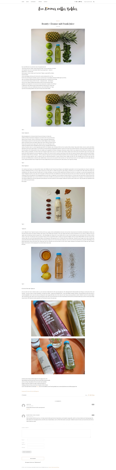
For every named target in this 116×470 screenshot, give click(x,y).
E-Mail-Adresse (23, 443)
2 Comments (24, 395)
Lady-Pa (28, 404)
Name (23, 439)
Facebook (24, 391)
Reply (93, 404)
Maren (37, 386)
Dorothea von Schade (33, 415)
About (27, 1)
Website (23, 447)
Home (23, 1)
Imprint (40, 1)
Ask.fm (32, 391)
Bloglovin (37, 391)
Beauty (58, 20)
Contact (45, 1)
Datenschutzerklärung (55, 467)
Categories (33, 1)
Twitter (28, 391)
